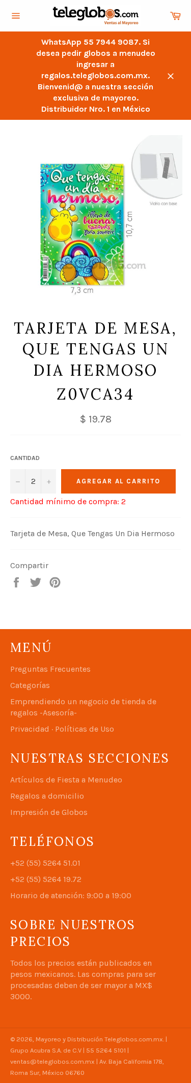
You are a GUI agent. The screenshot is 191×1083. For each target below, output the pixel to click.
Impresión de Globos (49, 812)
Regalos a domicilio (47, 796)
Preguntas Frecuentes (50, 669)
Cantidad (25, 458)
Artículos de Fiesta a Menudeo (66, 779)
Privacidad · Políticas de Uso (62, 729)
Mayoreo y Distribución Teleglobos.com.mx (99, 1039)
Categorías (30, 685)
